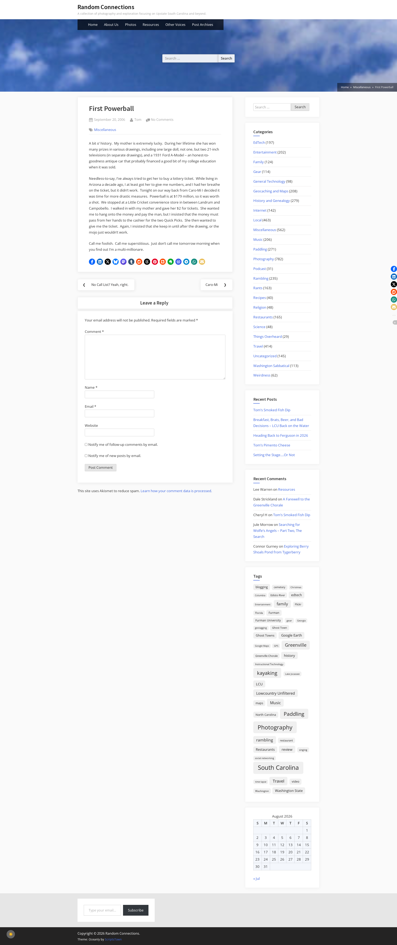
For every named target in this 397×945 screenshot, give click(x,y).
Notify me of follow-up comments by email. (123, 444)
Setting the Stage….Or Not (274, 454)
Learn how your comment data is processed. (176, 490)
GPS (276, 645)
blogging (262, 587)
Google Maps (262, 645)
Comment (94, 331)
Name (91, 387)
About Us (111, 24)
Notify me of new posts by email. (114, 455)
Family (258, 161)
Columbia (260, 595)
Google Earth (291, 635)
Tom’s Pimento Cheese (271, 445)
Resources (151, 24)
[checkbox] (11, 934)
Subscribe (135, 910)
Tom (137, 119)
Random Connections (106, 7)
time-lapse (260, 781)
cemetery (279, 587)
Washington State (289, 790)
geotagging (261, 627)
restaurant (286, 740)
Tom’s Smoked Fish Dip (271, 410)
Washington (262, 791)
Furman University (268, 620)
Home (93, 24)
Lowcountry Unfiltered (275, 693)
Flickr (298, 604)
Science (259, 326)
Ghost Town (279, 628)
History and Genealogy (271, 200)
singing (303, 750)
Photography (263, 259)
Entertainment (265, 152)
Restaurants (263, 317)
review (287, 749)
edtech (296, 595)
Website (91, 425)
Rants (257, 287)
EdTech (259, 142)
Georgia (301, 620)
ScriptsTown (113, 939)
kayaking (267, 672)
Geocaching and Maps (270, 191)
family (282, 603)
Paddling (260, 249)
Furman (274, 613)
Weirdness (261, 375)
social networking (264, 758)
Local (257, 220)
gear (289, 620)
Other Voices (175, 24)
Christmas (296, 587)
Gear (257, 171)
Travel (258, 346)
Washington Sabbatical (271, 365)
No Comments (162, 120)
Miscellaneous (105, 129)
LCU (259, 684)
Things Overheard (267, 336)
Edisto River (277, 595)
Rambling (260, 278)
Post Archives (202, 24)
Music (258, 239)
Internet (260, 210)
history (289, 655)
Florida (259, 612)
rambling (264, 740)
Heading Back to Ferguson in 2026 (280, 435)
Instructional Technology (269, 664)
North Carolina (266, 715)
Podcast (259, 268)
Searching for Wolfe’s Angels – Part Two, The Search (277, 530)
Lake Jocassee (292, 673)
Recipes (259, 297)
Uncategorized (265, 356)
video (295, 781)
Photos (130, 24)
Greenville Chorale (266, 656)
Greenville (295, 645)
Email (90, 406)
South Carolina (278, 767)
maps (259, 703)
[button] (92, 262)
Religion (259, 307)
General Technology (269, 181)
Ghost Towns (265, 635)
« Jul (256, 878)
